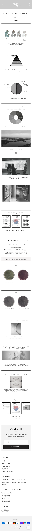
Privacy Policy (5, 496)
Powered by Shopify (16, 527)
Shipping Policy (6, 501)
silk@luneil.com (6, 461)
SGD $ (15, 519)
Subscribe (15, 447)
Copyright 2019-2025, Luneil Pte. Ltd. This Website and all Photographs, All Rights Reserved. (14, 482)
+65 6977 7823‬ (6, 464)
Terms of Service (6, 493)
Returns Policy (6, 498)
